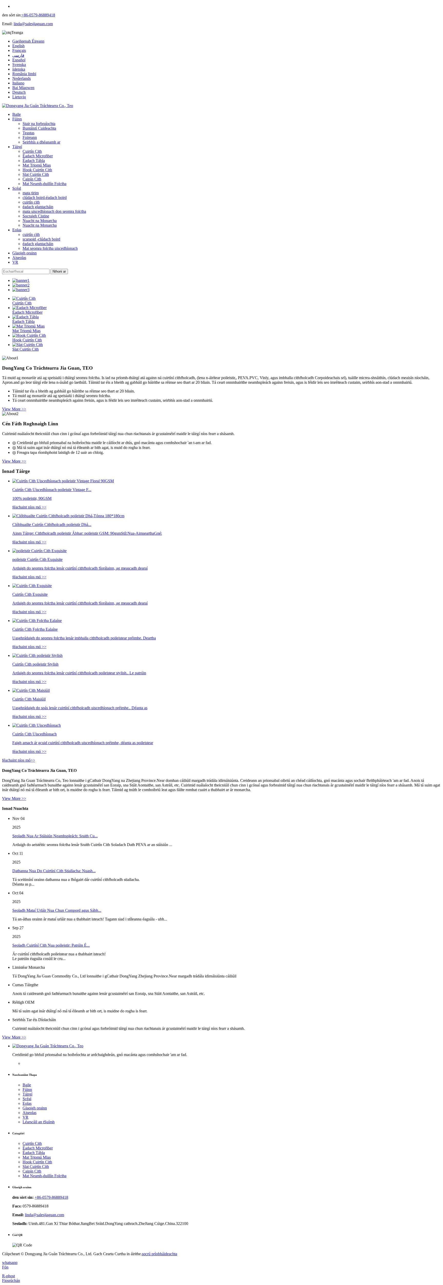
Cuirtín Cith (32, 151)
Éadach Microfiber (38, 156)
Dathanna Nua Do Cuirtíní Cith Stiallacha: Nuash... (54, 871)
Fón (5, 1267)
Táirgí (17, 147)
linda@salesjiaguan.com (33, 24)
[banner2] (20, 285)
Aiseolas (19, 257)
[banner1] (20, 280)
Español (18, 60)
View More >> (14, 409)
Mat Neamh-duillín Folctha (44, 183)
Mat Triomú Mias (37, 165)
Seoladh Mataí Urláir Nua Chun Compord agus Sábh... (56, 910)
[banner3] (20, 289)
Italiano (18, 83)
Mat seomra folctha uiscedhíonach (50, 248)
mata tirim (31, 193)
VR (15, 262)
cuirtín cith (31, 202)
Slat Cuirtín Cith (36, 174)
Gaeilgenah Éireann (28, 41)
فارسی (18, 55)
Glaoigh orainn (24, 253)
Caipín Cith (32, 179)
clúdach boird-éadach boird (45, 197)
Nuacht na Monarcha (40, 220)
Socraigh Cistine (36, 216)
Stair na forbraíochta (39, 123)
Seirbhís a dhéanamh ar (41, 142)
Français (19, 50)
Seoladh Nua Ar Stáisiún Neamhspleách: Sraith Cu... (55, 836)
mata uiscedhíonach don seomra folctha (54, 211)
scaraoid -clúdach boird (41, 239)
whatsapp (9, 1262)
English (18, 46)
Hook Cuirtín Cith (37, 170)
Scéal (16, 188)
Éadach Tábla (34, 160)
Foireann (30, 137)
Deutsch (19, 92)
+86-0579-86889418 (38, 15)
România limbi (24, 74)
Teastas (28, 133)
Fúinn (17, 119)
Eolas (16, 230)
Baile (16, 114)
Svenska (19, 64)
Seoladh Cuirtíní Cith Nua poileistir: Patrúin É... (51, 945)
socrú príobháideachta (159, 1254)
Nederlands (21, 78)
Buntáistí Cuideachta (39, 128)
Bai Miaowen (23, 87)
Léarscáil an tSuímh (39, 1122)
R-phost (8, 1276)
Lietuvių (19, 97)
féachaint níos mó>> (18, 760)
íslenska (18, 69)
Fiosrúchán (11, 1280)
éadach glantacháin (38, 207)
